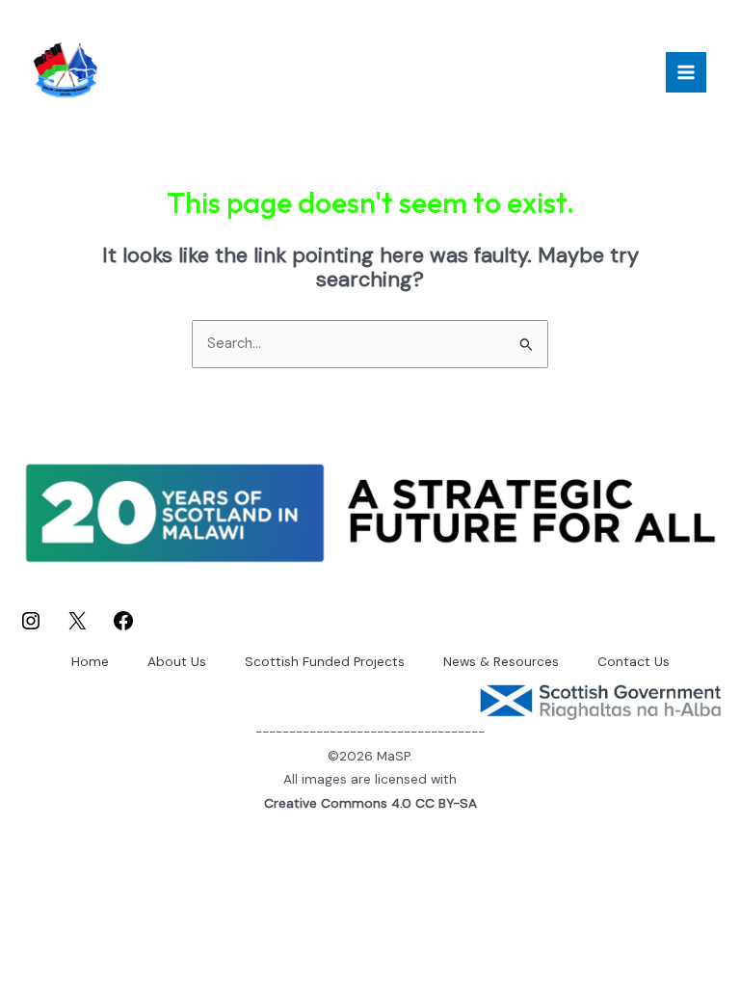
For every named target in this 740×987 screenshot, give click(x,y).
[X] (77, 628)
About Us (176, 661)
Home (90, 661)
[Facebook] (123, 628)
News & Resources (501, 661)
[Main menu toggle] (686, 72)
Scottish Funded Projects (325, 661)
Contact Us (633, 661)
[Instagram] (30, 628)
